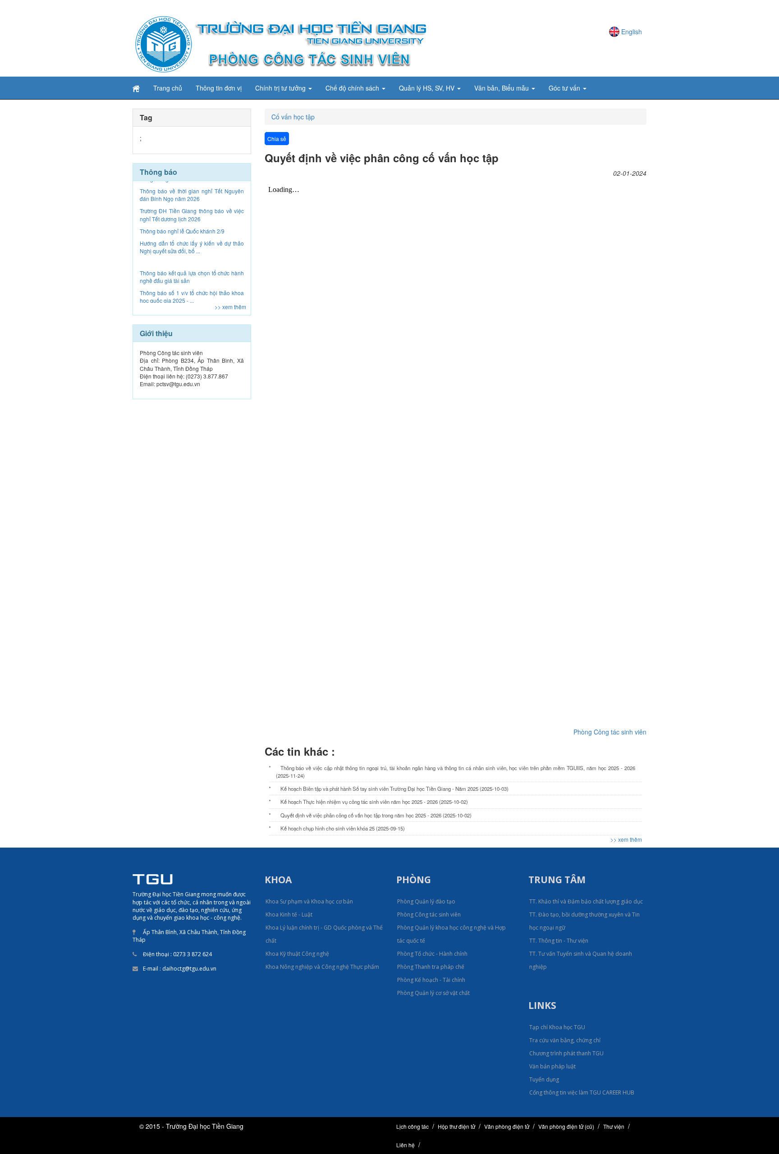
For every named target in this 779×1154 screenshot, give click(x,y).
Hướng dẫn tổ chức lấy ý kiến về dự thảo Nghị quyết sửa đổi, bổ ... (192, 222)
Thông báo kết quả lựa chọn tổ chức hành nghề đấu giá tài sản (192, 252)
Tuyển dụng (544, 1079)
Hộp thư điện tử (456, 1126)
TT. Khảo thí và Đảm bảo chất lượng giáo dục (586, 901)
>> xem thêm (230, 306)
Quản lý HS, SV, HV (427, 87)
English (631, 31)
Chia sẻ (276, 138)
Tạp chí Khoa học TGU (557, 1027)
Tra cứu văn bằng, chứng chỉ (564, 1040)
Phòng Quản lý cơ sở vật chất (433, 993)
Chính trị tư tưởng (281, 87)
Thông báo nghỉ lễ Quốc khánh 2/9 (182, 206)
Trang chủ (167, 87)
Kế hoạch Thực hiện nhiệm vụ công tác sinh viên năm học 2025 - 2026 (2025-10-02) (374, 801)
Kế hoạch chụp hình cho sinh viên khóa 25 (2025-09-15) (342, 828)
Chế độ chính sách (353, 87)
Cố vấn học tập (293, 116)
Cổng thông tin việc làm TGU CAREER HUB (581, 1092)
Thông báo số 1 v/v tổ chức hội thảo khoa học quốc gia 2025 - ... (192, 271)
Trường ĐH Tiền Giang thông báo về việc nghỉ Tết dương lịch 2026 (192, 189)
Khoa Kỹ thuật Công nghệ (297, 954)
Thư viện (613, 1126)
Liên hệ (405, 1145)
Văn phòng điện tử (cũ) (566, 1126)
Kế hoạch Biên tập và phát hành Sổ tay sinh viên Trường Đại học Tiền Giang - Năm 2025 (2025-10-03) (394, 788)
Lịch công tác (412, 1126)
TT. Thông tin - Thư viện (558, 940)
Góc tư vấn (565, 87)
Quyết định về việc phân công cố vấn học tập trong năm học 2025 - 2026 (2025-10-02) (376, 815)
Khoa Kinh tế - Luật (289, 914)
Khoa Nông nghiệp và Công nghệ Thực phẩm (322, 967)
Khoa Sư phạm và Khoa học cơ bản (309, 901)
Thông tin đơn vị (219, 87)
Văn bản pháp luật (552, 1066)
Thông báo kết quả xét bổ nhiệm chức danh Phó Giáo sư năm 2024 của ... (192, 291)
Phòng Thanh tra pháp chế (430, 967)
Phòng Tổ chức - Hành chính (432, 954)
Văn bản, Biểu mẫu (502, 87)
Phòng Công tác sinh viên (609, 731)
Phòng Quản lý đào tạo (426, 901)
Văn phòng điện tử (506, 1126)
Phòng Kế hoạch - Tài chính (431, 980)
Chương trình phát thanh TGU (566, 1053)
